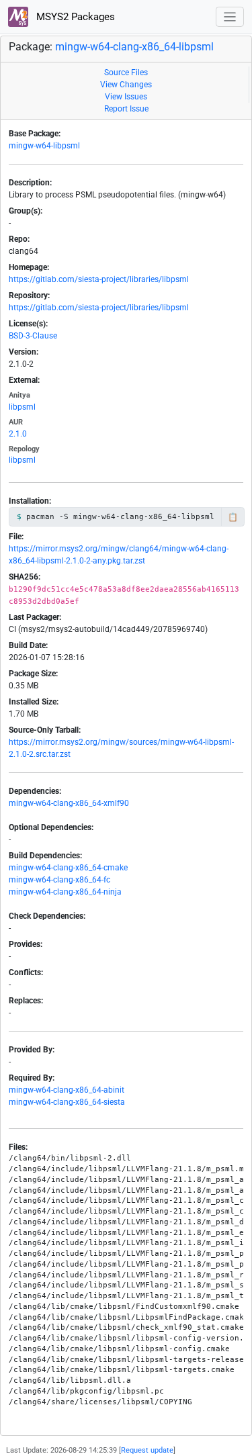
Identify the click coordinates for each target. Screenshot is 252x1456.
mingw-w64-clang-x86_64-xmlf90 (69, 803)
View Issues (126, 96)
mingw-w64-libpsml (44, 145)
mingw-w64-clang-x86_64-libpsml (134, 46)
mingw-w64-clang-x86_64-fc (59, 879)
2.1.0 (18, 434)
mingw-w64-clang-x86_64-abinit (66, 1090)
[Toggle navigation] (230, 17)
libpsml (22, 407)
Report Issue (126, 108)
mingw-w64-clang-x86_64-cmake (68, 867)
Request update (147, 1450)
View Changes (126, 84)
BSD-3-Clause (33, 335)
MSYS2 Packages (74, 17)
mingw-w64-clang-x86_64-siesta (67, 1102)
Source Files (126, 72)
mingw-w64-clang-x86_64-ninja (65, 892)
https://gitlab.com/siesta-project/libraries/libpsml (99, 279)
